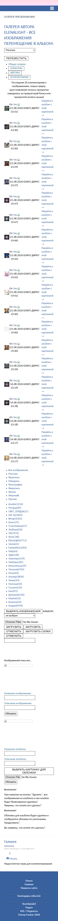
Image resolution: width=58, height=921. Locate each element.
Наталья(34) (15, 584)
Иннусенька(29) (17, 566)
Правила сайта (29, 888)
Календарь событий (29, 896)
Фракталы (14, 477)
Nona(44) (13, 573)
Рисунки (13, 474)
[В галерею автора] (19, 104)
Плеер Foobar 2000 (29, 915)
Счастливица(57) (17, 526)
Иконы (12, 492)
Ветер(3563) (15, 519)
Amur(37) (13, 522)
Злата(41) (13, 544)
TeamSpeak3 (29, 904)
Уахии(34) (13, 580)
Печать (13, 859)
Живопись (14, 488)
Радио (29, 907)
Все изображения (18, 470)
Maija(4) (13, 551)
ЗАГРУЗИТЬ (13, 626)
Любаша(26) (15, 529)
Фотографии (15, 485)
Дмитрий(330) (16, 595)
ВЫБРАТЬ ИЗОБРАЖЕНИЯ (23, 611)
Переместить (16, 58)
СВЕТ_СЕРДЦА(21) (18, 511)
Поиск (29, 881)
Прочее (12, 499)
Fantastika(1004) (17, 548)
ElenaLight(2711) (17, 540)
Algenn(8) (13, 555)
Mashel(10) (14, 598)
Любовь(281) (15, 562)
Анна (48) (13, 537)
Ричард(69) (14, 508)
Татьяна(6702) (16, 569)
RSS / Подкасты (29, 911)
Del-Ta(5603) (15, 515)
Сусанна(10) (15, 587)
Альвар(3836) (16, 577)
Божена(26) (15, 602)
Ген (15, 104)
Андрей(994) (15, 606)
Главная (29, 884)
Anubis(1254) (15, 504)
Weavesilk (13, 495)
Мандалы (13, 481)
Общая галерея (17, 64)
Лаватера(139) (16, 558)
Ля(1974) (13, 533)
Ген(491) (13, 591)
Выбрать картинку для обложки (29, 771)
